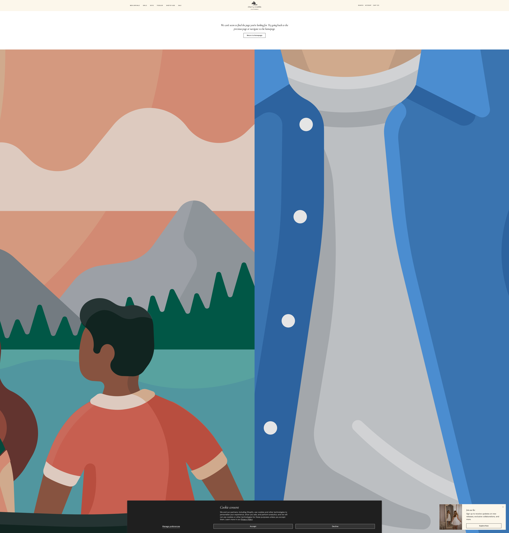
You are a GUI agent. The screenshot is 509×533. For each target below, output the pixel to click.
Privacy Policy (247, 519)
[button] (360, 5)
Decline (335, 526)
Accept (253, 526)
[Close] (503, 507)
